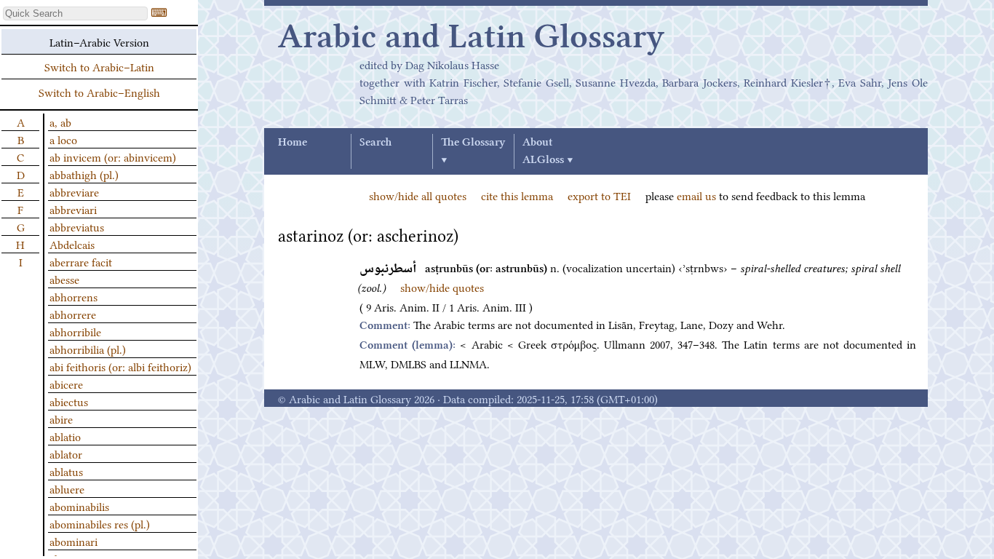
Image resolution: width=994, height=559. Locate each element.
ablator (65, 453)
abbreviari (73, 209)
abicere (66, 384)
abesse (64, 279)
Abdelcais (72, 244)
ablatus (66, 471)
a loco (63, 139)
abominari (73, 541)
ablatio (65, 436)
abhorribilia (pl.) (87, 349)
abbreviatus (76, 226)
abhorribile (75, 331)
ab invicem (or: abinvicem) (112, 156)
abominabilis (79, 506)
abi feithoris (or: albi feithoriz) (120, 366)
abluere (66, 488)
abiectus (68, 401)
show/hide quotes (442, 287)
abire (61, 419)
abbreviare (74, 191)
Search (375, 142)
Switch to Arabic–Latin (99, 66)
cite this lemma (517, 195)
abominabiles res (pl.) (99, 523)
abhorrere (72, 314)
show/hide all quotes (417, 195)
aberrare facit (80, 261)
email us (696, 195)
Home (292, 142)
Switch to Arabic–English (99, 92)
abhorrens (73, 296)
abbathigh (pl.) (84, 174)
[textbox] (75, 13)
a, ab (60, 122)
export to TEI (599, 195)
